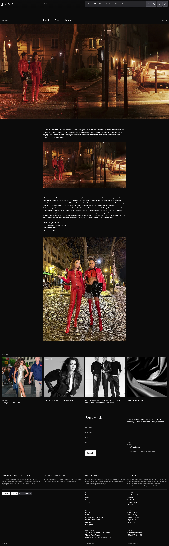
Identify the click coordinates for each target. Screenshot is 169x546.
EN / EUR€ (47, 3)
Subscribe (90, 453)
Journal (130, 505)
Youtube (14, 493)
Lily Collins (118, 132)
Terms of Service (133, 517)
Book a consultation (25, 493)
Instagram (6, 493)
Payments (88, 522)
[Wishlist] (159, 4)
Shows (101, 4)
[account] (148, 4)
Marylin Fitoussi (53, 223)
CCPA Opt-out (132, 522)
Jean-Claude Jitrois (134, 495)
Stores (124, 4)
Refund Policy (132, 515)
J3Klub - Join (132, 502)
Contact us (89, 512)
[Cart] (165, 4)
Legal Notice (131, 520)
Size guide (89, 525)
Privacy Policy (132, 512)
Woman (90, 4)
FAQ (87, 515)
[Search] (153, 4)
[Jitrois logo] (8, 3)
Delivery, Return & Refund (94, 517)
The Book (109, 4)
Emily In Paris (66, 130)
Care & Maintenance (92, 520)
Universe (117, 4)
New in (87, 500)
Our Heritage (131, 497)
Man (96, 4)
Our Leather (131, 500)
